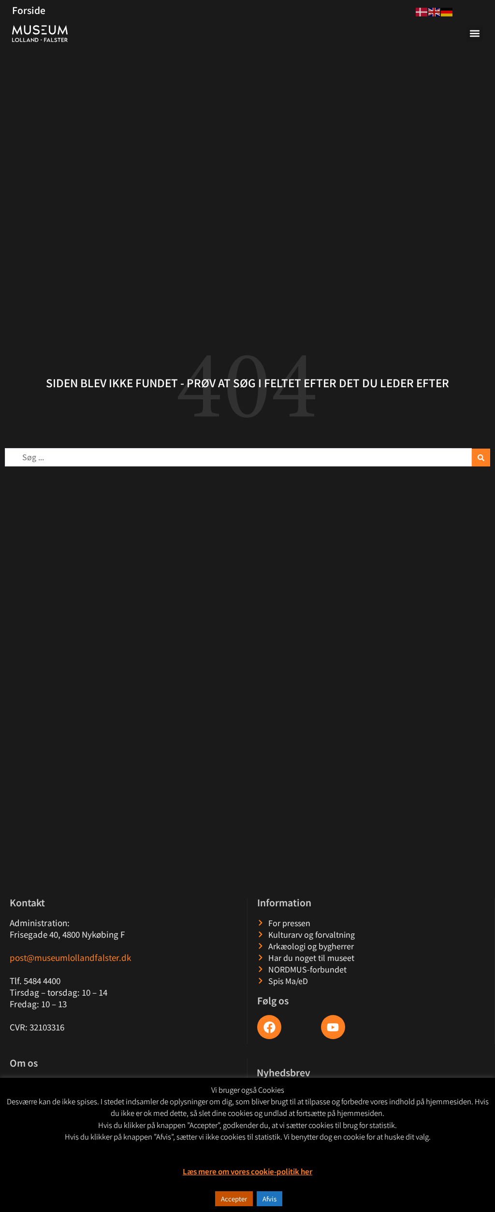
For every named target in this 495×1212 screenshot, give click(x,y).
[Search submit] (481, 457)
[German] (447, 10)
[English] (434, 10)
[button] (475, 34)
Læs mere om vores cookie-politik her (247, 1171)
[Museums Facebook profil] (269, 1027)
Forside (28, 10)
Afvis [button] (269, 1198)
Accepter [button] (234, 1198)
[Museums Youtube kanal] (333, 1027)
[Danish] (422, 10)
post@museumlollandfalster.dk (70, 957)
